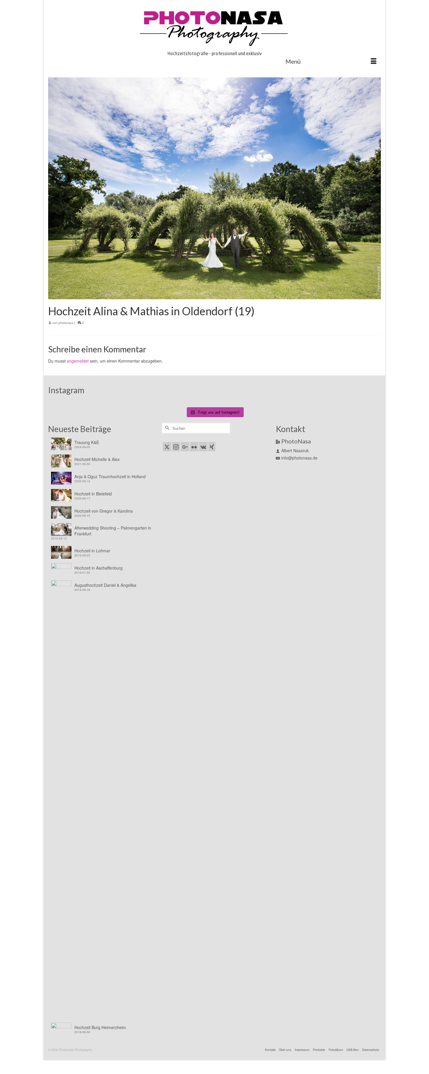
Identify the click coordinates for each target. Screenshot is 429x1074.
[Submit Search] (166, 428)
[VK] (203, 446)
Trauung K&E (86, 442)
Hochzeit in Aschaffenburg (98, 568)
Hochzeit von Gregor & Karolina (103, 511)
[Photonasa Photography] (214, 27)
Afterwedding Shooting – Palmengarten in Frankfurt (112, 531)
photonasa (65, 322)
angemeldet (78, 361)
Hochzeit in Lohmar (92, 550)
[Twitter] (167, 446)
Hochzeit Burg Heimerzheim (100, 1027)
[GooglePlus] (185, 446)
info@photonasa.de (299, 458)
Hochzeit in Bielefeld (93, 494)
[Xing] (211, 446)
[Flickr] (194, 446)
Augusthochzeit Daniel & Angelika (105, 585)
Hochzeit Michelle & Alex (97, 459)
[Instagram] (176, 446)
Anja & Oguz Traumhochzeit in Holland (110, 476)
